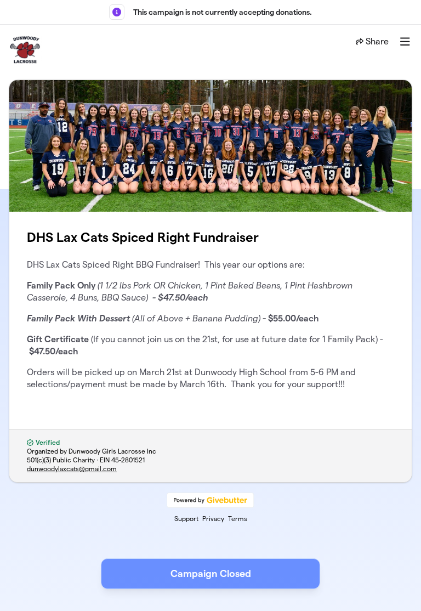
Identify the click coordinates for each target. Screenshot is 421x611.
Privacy (213, 518)
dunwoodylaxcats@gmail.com (72, 468)
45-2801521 (128, 459)
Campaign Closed (210, 573)
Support (186, 518)
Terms (237, 518)
